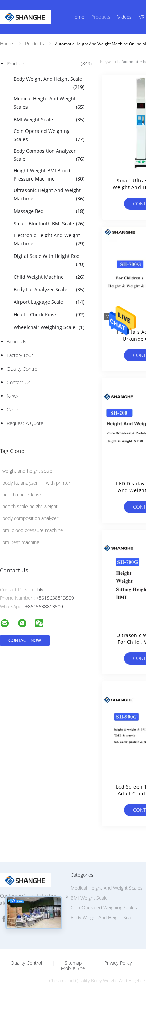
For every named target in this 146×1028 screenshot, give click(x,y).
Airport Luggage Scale (49, 302)
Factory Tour (20, 355)
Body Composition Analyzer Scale (49, 154)
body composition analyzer (30, 518)
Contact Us (19, 382)
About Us (16, 341)
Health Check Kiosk (49, 314)
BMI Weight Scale (49, 119)
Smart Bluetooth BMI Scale (49, 223)
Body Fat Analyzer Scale (49, 289)
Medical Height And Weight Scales (49, 102)
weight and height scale (27, 471)
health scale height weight (30, 506)
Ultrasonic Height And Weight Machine (49, 194)
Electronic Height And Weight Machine (49, 239)
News (13, 396)
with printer (58, 483)
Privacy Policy (118, 963)
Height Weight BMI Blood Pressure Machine (49, 174)
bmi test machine (20, 542)
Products (100, 17)
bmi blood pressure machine (32, 530)
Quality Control (22, 368)
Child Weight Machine (49, 277)
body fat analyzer (20, 483)
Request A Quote (25, 423)
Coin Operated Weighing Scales (49, 135)
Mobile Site (73, 968)
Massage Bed (49, 211)
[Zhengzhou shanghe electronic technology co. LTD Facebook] (4, 919)
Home (77, 17)
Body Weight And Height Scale (49, 83)
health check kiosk (22, 494)
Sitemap (73, 963)
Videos (124, 17)
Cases (13, 409)
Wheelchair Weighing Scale (49, 327)
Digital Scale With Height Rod (49, 260)
